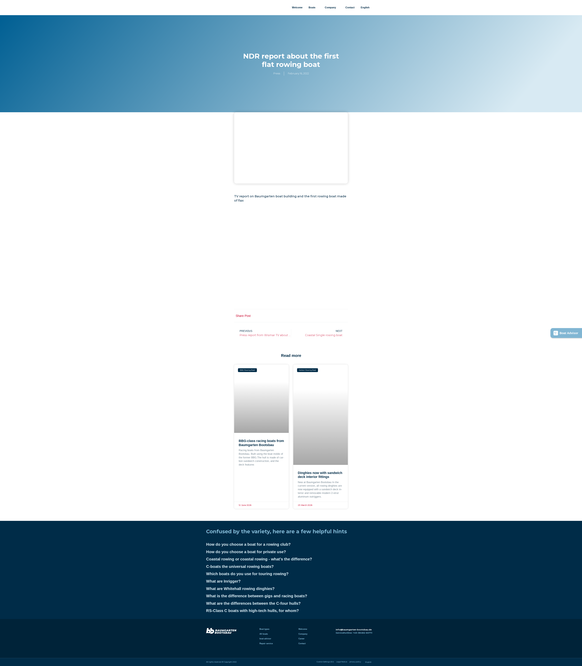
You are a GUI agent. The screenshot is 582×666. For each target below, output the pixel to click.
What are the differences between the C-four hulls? (253, 603)
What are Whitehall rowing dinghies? (240, 588)
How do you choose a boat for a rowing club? (248, 544)
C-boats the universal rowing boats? (240, 566)
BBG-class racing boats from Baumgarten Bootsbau (261, 443)
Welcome (297, 7)
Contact (350, 7)
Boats (312, 7)
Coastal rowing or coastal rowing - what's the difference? (259, 559)
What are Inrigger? (223, 581)
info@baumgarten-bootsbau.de (354, 629)
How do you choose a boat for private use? (246, 552)
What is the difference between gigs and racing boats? (256, 596)
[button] (314, 315)
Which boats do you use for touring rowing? (247, 574)
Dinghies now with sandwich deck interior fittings (320, 475)
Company (330, 7)
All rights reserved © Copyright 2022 (221, 662)
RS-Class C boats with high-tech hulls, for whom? (252, 610)
